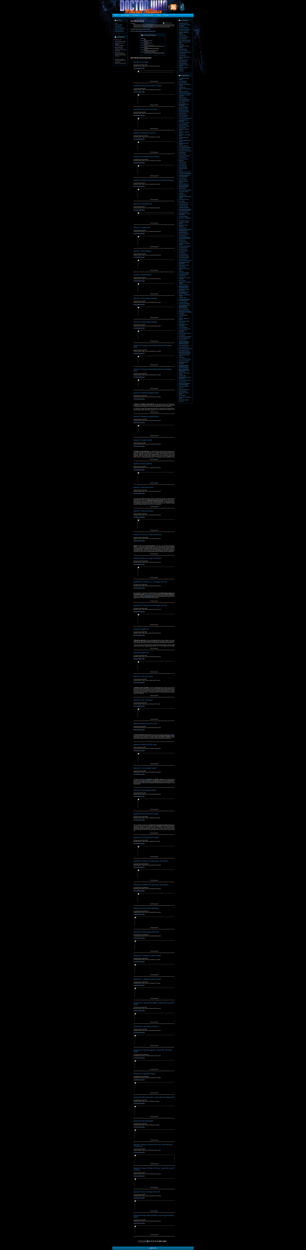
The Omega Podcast (183, 247)
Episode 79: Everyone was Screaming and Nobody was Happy (153, 180)
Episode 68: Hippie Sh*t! (141, 629)
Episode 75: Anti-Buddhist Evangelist (145, 298)
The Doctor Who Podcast (184, 29)
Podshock (181, 271)
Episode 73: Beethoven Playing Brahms (146, 393)
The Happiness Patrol (183, 199)
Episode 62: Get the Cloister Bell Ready (146, 908)
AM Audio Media (182, 97)
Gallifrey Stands (182, 188)
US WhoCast (182, 357)
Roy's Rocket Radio (183, 50)
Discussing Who (182, 127)
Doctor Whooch (182, 154)
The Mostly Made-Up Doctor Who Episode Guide (185, 230)
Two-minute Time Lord (184, 345)
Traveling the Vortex (183, 59)
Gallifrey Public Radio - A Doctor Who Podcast (184, 186)
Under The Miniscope (183, 347)
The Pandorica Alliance (184, 257)
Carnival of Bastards (183, 115)
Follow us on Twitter (119, 29)
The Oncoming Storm (183, 250)
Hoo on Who (181, 201)
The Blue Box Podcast (184, 110)
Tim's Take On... (182, 53)
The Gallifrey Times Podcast (185, 190)
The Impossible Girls (183, 202)
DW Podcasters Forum (120, 28)
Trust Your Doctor (183, 339)
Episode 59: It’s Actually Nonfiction (145, 1073)
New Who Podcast (183, 241)
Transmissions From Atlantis (185, 336)
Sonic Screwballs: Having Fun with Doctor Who (184, 300)
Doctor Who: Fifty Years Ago (185, 171)
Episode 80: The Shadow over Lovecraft (146, 156)
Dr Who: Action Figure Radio (185, 93)
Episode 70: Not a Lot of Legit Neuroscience (148, 534)
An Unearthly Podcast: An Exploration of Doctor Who (184, 352)
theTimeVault (182, 322)
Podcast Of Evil (182, 266)
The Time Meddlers (183, 327)
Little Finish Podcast (183, 211)
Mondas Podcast (182, 227)
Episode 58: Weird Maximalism (143, 1121)
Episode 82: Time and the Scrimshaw (145, 109)
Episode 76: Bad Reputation (142, 251)
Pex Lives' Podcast (183, 259)
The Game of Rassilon (184, 191)
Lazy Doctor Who (182, 38)
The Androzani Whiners (184, 100)
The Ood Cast (182, 252)
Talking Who (181, 313)
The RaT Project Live (183, 284)
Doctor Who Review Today (185, 147)
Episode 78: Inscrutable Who (143, 204)
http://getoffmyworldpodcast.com (143, 29)
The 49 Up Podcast (183, 82)
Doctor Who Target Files (184, 149)
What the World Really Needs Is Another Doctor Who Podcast (184, 370)
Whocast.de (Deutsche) (184, 389)
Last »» (164, 1241)
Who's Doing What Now (184, 386)
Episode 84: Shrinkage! (141, 62)
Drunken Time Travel (183, 158)
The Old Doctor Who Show (185, 246)
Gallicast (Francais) (183, 179)
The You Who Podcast (184, 399)
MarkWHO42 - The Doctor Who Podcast (184, 214)
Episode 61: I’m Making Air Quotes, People (147, 979)
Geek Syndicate (182, 35)
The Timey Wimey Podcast (185, 333)
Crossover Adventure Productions (183, 120)
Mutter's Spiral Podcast (184, 233)
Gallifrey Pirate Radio (183, 184)
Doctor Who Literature (184, 27)
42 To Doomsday (182, 81)
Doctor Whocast (182, 152)
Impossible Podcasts (183, 204)
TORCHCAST (182, 334)
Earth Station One (183, 165)
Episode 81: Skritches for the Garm (145, 133)
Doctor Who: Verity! (183, 61)
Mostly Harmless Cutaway (184, 40)
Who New (181, 69)
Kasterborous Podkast (184, 207)
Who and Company (183, 67)
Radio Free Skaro (183, 48)
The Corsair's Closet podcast (185, 118)
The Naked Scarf (182, 235)
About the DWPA (118, 24)
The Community (118, 26)
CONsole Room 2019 (146, 780)
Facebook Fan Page (119, 31)
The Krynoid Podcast (183, 36)
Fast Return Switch (183, 168)
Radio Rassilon (182, 280)
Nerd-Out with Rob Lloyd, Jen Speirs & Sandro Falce (185, 238)
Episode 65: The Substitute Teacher (145, 768)
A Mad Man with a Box (184, 91)
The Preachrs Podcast (184, 274)
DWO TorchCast (182, 162)
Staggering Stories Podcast (185, 52)
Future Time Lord (182, 177)
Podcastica (181, 44)
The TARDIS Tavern (183, 315)
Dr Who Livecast (182, 157)
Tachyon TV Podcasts (183, 309)
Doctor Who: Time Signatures (183, 331)
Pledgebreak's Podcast (184, 265)
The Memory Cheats (183, 216)
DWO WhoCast (182, 163)
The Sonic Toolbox (183, 302)
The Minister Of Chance (184, 220)
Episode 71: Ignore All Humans (143, 487)
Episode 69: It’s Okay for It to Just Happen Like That (150, 582)
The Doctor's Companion (184, 155)
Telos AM (181, 316)
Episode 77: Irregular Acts (142, 227)
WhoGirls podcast (183, 391)
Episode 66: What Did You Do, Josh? (145, 723)
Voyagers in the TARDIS (184, 360)
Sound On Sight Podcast (184, 303)
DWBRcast (181, 160)
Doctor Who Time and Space (185, 150)
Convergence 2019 (149, 595)
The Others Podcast (183, 254)
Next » (160, 1241)
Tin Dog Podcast (182, 55)
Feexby (180, 170)
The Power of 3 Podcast (184, 272)
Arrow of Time (182, 102)
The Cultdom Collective (184, 122)
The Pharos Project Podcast (185, 260)
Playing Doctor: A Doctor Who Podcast (184, 263)
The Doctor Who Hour (183, 145)
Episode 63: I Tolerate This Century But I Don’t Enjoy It (151, 884)
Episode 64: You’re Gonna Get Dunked (146, 814)
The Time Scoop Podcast (184, 328)
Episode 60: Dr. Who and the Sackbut (146, 1026)
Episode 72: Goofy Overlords (143, 440)
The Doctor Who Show (184, 30)
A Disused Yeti (182, 87)
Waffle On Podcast (183, 63)
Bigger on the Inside (183, 108)
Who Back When (182, 375)
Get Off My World (182, 194)
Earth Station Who (183, 167)
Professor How (182, 275)
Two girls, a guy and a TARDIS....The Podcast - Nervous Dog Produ (184, 342)
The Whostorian (182, 395)
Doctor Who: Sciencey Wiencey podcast (184, 292)
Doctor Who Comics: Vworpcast (183, 363)
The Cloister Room (183, 116)
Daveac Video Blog (183, 124)
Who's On (181, 387)
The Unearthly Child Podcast (185, 348)
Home (116, 23)
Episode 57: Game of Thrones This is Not (147, 1192)
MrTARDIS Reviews (183, 232)
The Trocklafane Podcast (184, 338)
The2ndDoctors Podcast (184, 321)
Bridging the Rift (182, 113)
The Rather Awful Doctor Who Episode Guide (184, 287)
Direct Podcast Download (139, 68)
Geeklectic (181, 193)
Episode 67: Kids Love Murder (143, 676)
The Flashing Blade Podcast (185, 173)
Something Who (182, 297)
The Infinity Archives (183, 205)
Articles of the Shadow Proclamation (184, 105)
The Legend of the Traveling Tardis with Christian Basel (185, 210)
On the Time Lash (183, 249)
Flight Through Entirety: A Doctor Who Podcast (184, 176)
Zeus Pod (181, 401)
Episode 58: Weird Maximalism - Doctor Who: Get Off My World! (154, 1097)
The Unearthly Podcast (184, 350)
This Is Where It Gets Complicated (183, 325)
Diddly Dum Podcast (183, 23)
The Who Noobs (182, 381)
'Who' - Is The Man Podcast (185, 380)
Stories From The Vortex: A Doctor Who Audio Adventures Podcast (184, 306)
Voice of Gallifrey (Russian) (185, 359)
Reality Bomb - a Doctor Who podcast (184, 290)
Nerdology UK (182, 239)
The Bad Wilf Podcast (183, 106)
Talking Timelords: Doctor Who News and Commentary (185, 311)
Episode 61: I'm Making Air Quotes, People (147, 955)
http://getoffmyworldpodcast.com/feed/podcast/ (145, 31)
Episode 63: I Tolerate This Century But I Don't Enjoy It (151, 861)
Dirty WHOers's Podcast (184, 126)
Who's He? (181, 70)
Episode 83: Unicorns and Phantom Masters (148, 86)
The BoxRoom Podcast (184, 111)
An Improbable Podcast (184, 99)
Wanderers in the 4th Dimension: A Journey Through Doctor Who (183, 366)
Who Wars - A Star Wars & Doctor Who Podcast (184, 384)
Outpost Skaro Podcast (184, 255)
